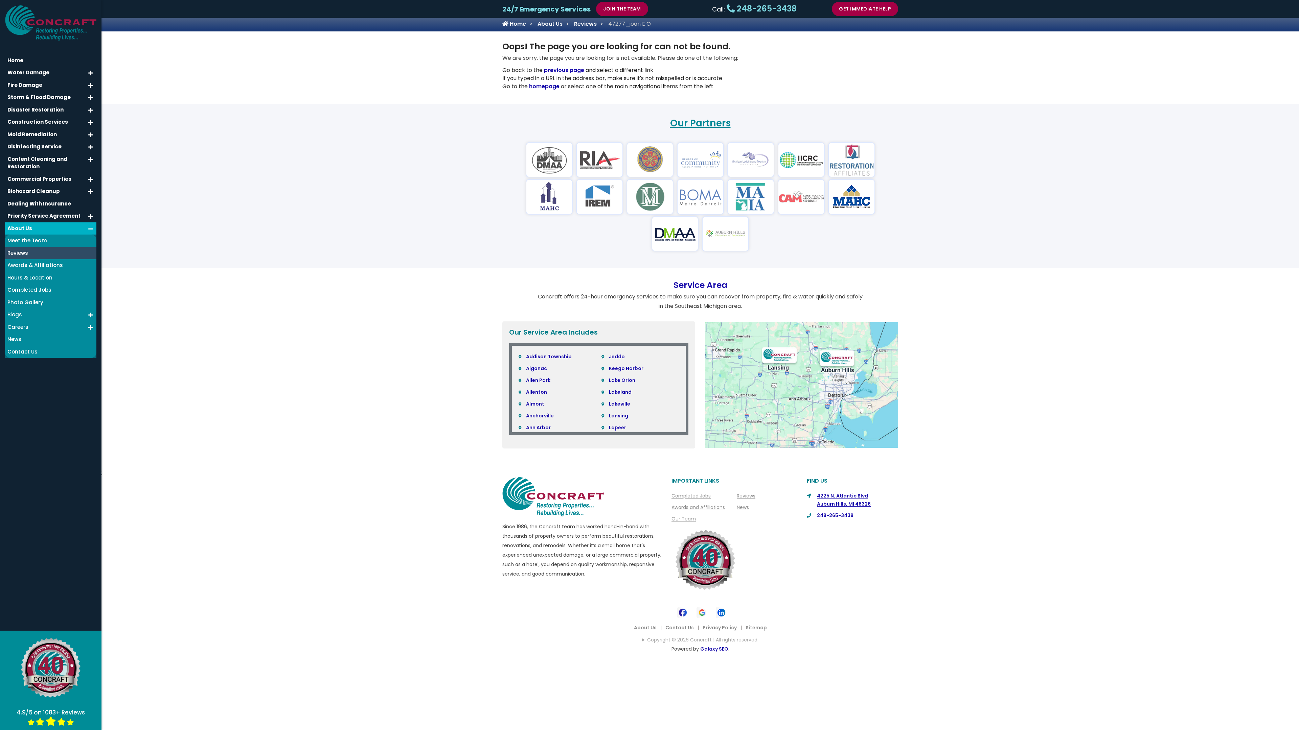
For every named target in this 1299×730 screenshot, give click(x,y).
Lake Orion (622, 380)
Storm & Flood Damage (39, 97)
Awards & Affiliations (35, 265)
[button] (90, 73)
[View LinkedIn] (721, 611)
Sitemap (756, 627)
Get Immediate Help (865, 8)
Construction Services (37, 121)
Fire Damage (24, 85)
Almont (535, 403)
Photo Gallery (25, 302)
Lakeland (620, 392)
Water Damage (28, 72)
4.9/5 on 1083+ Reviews (51, 712)
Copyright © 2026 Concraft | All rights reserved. (702, 639)
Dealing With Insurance (39, 203)
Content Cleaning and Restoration (37, 162)
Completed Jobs (691, 495)
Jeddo (617, 356)
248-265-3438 (766, 8)
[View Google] (702, 611)
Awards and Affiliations (698, 507)
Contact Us (679, 627)
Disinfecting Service (34, 146)
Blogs (14, 314)
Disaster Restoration (35, 109)
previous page (564, 70)
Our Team (683, 518)
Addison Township (549, 356)
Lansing (618, 415)
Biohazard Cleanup (33, 191)
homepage (544, 86)
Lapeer (617, 427)
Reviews (585, 24)
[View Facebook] (682, 611)
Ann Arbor (538, 427)
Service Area (700, 285)
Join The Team (622, 8)
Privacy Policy (720, 627)
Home (517, 24)
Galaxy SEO (714, 649)
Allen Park (538, 380)
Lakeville (619, 403)
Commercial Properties (39, 178)
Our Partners (700, 123)
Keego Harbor (626, 368)
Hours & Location (29, 277)
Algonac (536, 368)
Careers (17, 327)
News (743, 507)
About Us (550, 24)
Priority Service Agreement (44, 215)
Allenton (536, 392)
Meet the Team (27, 240)
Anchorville (540, 415)
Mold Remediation (32, 134)
